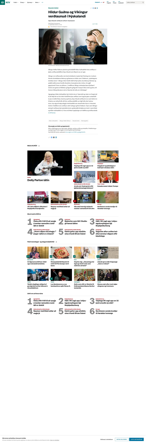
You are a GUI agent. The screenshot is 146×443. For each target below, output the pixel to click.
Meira (36, 2)
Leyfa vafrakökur (136, 439)
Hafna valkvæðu (122, 439)
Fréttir (15, 2)
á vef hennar (51, 113)
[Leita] (143, 2)
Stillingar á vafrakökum (106, 439)
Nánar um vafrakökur (54, 440)
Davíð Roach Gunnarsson (54, 23)
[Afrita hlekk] (91, 8)
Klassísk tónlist (53, 8)
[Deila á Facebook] (93, 8)
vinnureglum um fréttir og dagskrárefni (75, 132)
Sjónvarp (29, 2)
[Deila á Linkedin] (97, 8)
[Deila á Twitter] (95, 8)
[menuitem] (17, 2)
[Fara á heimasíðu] (6, 2)
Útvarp (22, 2)
